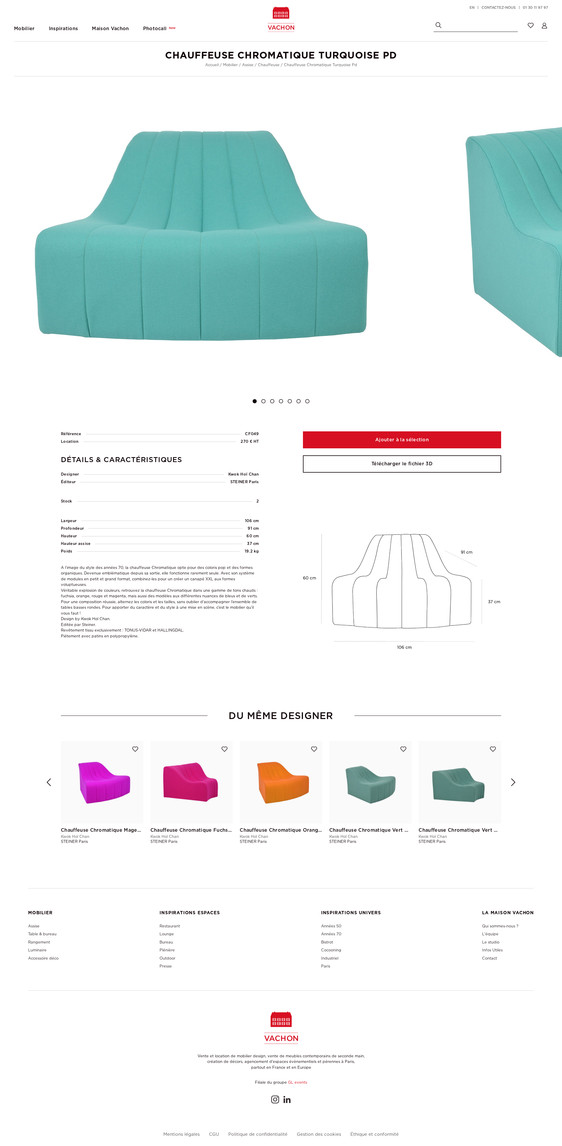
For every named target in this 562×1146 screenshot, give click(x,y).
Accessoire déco (43, 958)
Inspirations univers (351, 912)
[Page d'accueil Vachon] (281, 19)
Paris (325, 966)
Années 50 (331, 926)
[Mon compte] (544, 25)
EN (472, 7)
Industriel (329, 958)
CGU (214, 1134)
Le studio (490, 942)
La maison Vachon (508, 912)
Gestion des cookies (319, 1134)
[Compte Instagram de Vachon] (275, 1099)
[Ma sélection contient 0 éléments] (530, 25)
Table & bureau (42, 934)
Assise (247, 65)
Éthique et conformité (374, 1134)
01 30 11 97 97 (535, 7)
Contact (489, 958)
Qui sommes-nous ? (500, 926)
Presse (166, 966)
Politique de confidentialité (257, 1134)
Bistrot (327, 942)
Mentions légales (181, 1134)
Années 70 (331, 934)
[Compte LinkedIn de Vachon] (287, 1099)
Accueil (212, 65)
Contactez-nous (499, 7)
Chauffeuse (269, 65)
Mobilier (230, 65)
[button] (255, 401)
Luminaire (37, 950)
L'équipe (490, 934)
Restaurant (170, 926)
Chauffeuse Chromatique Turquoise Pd (320, 65)
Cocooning (331, 950)
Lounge (167, 934)
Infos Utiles (492, 950)
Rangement (39, 942)
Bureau (166, 942)
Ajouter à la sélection (402, 439)
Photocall (159, 28)
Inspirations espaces (190, 912)
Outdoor (167, 958)
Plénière (167, 950)
